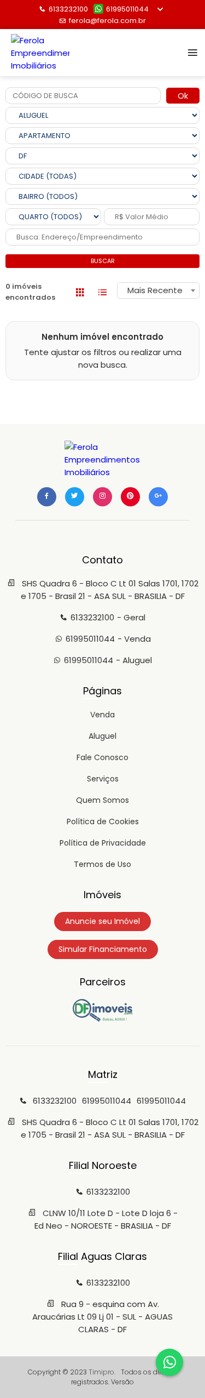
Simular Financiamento (102, 949)
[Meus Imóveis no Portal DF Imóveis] (103, 1018)
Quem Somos (102, 800)
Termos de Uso (102, 864)
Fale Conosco (102, 757)
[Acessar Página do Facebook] (46, 496)
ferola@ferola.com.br (107, 20)
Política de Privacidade (103, 842)
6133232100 (68, 9)
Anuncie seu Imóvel (102, 921)
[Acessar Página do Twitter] (74, 496)
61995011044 (127, 9)
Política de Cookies (103, 821)
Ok (183, 95)
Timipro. (102, 1372)
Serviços (103, 778)
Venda (102, 714)
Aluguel (102, 736)
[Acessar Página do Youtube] (130, 496)
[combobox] (158, 290)
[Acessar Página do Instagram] (102, 496)
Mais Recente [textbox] (155, 290)
